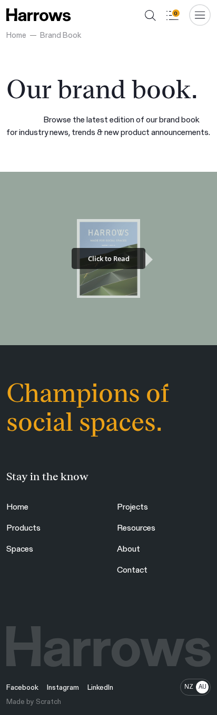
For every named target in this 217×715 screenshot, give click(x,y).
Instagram (63, 687)
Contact (132, 569)
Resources (136, 527)
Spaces (19, 548)
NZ (188, 686)
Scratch (48, 701)
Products (23, 527)
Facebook (22, 687)
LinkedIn (100, 687)
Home (16, 34)
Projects (132, 506)
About (128, 548)
